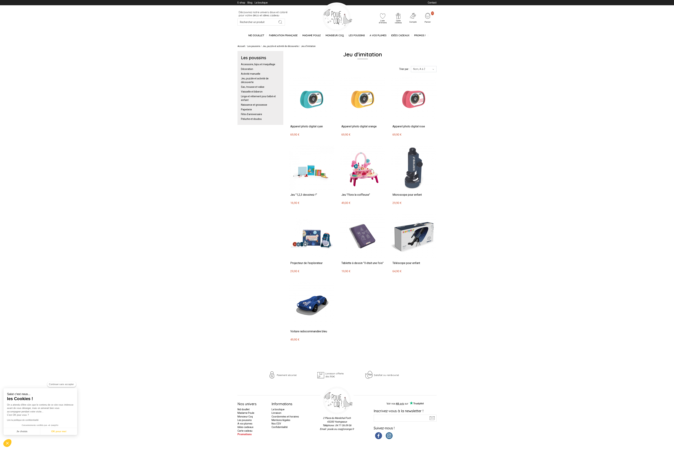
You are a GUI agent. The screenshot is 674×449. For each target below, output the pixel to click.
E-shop (241, 2)
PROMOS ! (420, 35)
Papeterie (246, 109)
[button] (7, 443)
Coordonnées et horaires (285, 416)
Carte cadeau (244, 430)
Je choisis (21, 431)
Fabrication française (283, 35)
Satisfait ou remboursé (386, 375)
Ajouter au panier (298, 74)
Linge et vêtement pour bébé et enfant (258, 98)
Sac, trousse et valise (252, 86)
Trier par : (404, 69)
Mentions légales (281, 420)
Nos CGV (276, 423)
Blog (249, 2)
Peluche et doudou (251, 119)
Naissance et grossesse (254, 104)
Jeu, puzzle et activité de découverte (255, 80)
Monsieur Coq (335, 35)
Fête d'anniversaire (251, 114)
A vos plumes (378, 35)
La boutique (261, 2)
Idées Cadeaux (400, 35)
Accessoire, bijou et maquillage (258, 64)
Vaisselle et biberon (252, 91)
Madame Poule (311, 35)
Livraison (276, 413)
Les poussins (357, 35)
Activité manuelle (250, 73)
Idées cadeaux (245, 427)
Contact (432, 2)
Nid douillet (256, 35)
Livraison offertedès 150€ (334, 375)
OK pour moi (58, 431)
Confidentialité (280, 427)
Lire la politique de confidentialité (23, 420)
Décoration (247, 69)
